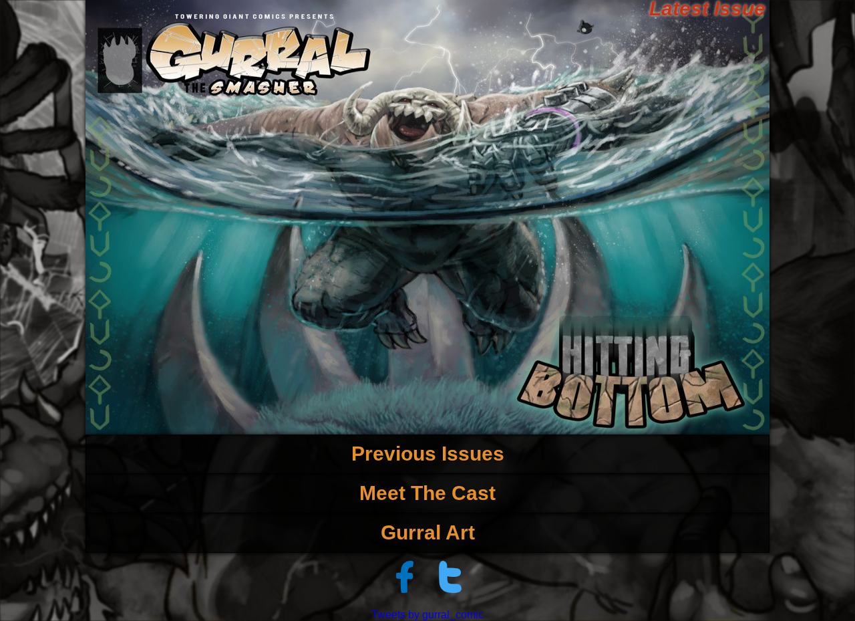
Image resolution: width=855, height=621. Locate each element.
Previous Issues (427, 454)
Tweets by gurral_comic (427, 614)
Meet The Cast (427, 493)
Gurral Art (428, 532)
